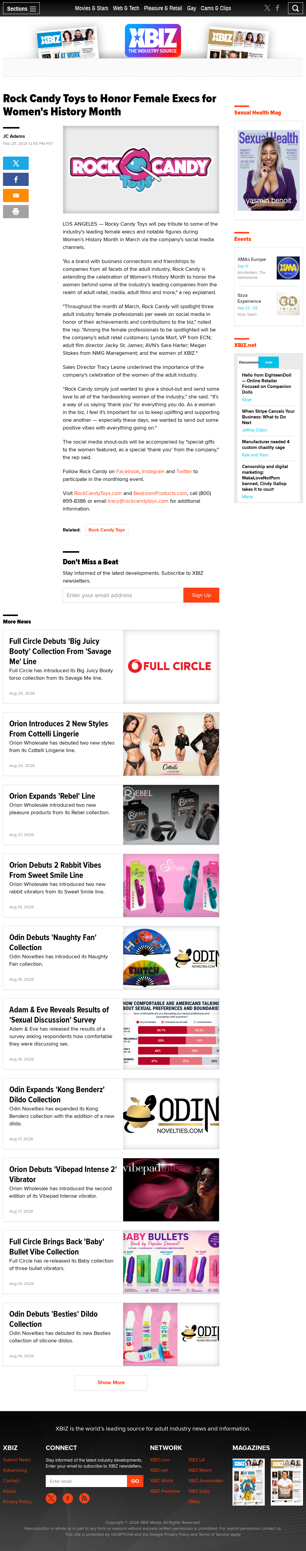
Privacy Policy (17, 1501)
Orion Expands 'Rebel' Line (52, 796)
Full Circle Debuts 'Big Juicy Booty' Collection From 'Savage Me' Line (60, 651)
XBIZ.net (245, 345)
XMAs (194, 1501)
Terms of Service (214, 1534)
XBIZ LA (196, 1459)
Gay (191, 8)
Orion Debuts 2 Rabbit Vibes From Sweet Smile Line (55, 870)
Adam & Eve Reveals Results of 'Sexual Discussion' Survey (59, 1014)
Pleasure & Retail (163, 8)
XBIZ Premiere (165, 1491)
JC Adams (14, 136)
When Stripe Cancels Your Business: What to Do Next (268, 417)
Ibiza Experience (249, 298)
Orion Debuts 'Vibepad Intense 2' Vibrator (63, 1174)
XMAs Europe (252, 259)
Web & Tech (126, 8)
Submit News (16, 1459)
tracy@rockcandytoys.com (138, 501)
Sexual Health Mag (257, 112)
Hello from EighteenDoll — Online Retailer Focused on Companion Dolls (266, 383)
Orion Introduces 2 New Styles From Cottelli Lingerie (58, 728)
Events (242, 239)
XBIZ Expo (199, 1491)
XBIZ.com (160, 1459)
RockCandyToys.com (98, 493)
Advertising (15, 1470)
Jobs (269, 362)
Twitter (184, 471)
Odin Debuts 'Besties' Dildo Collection (53, 1319)
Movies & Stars (91, 8)
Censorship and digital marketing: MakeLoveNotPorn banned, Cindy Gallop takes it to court (265, 478)
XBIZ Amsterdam (205, 1480)
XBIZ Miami (200, 1470)
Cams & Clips (216, 8)
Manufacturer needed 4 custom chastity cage (266, 444)
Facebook (127, 471)
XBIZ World (161, 1480)
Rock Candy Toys (106, 529)
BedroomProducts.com (160, 493)
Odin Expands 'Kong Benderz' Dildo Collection (57, 1094)
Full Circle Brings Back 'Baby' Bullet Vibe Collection (56, 1246)
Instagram (153, 471)
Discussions (248, 362)
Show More (111, 1382)
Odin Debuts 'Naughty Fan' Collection (53, 942)
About (9, 1491)
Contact (11, 1480)
